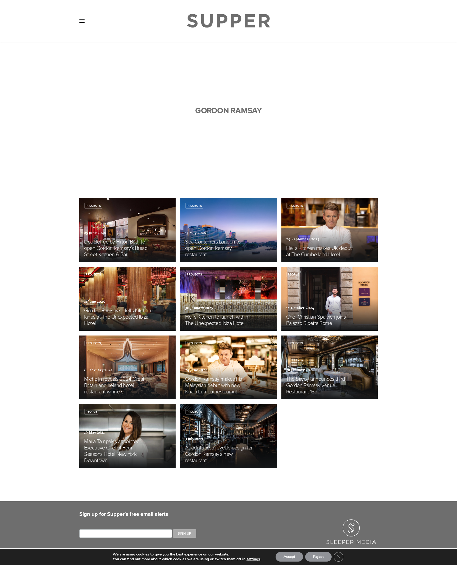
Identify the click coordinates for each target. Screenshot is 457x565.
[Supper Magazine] (228, 20)
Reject (318, 556)
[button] (82, 21)
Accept (289, 556)
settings (253, 559)
